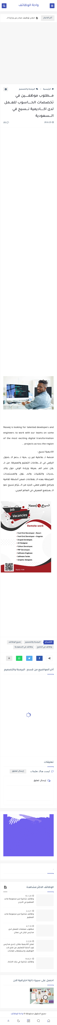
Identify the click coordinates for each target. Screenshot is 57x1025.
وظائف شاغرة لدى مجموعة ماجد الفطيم (19, 916)
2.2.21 (29, 911)
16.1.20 (28, 896)
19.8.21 (28, 958)
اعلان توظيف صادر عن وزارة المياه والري (20, 18)
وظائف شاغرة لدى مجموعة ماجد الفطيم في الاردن (19, 901)
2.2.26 (29, 941)
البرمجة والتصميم (27, 89)
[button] (39, 658)
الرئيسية (47, 89)
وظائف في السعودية (24, 647)
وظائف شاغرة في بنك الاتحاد (21, 962)
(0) (5, 123)
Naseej (7, 427)
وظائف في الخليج (44, 647)
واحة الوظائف (29, 5)
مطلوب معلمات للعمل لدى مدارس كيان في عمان (21, 931)
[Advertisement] (28, 53)
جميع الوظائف (15, 642)
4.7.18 (29, 926)
